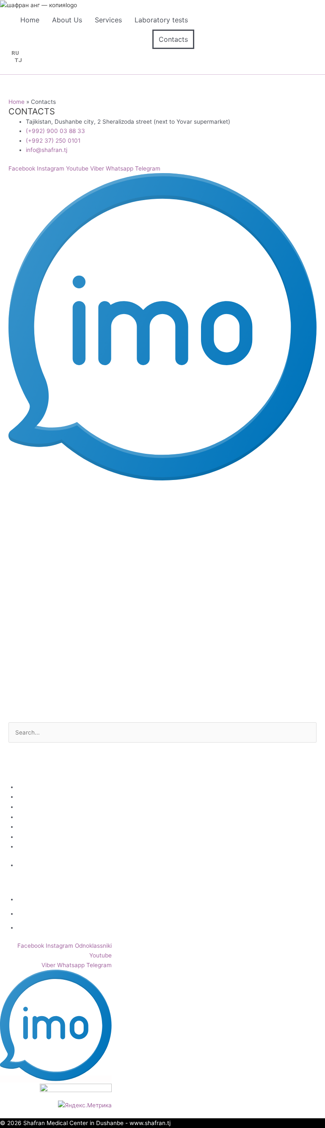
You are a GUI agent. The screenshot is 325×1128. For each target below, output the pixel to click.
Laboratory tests (161, 20)
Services (108, 20)
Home (29, 20)
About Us (67, 20)
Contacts (173, 39)
